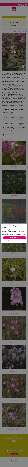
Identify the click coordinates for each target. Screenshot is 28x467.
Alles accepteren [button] (14, 237)
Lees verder (23, 234)
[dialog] (14, 233)
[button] (14, 240)
